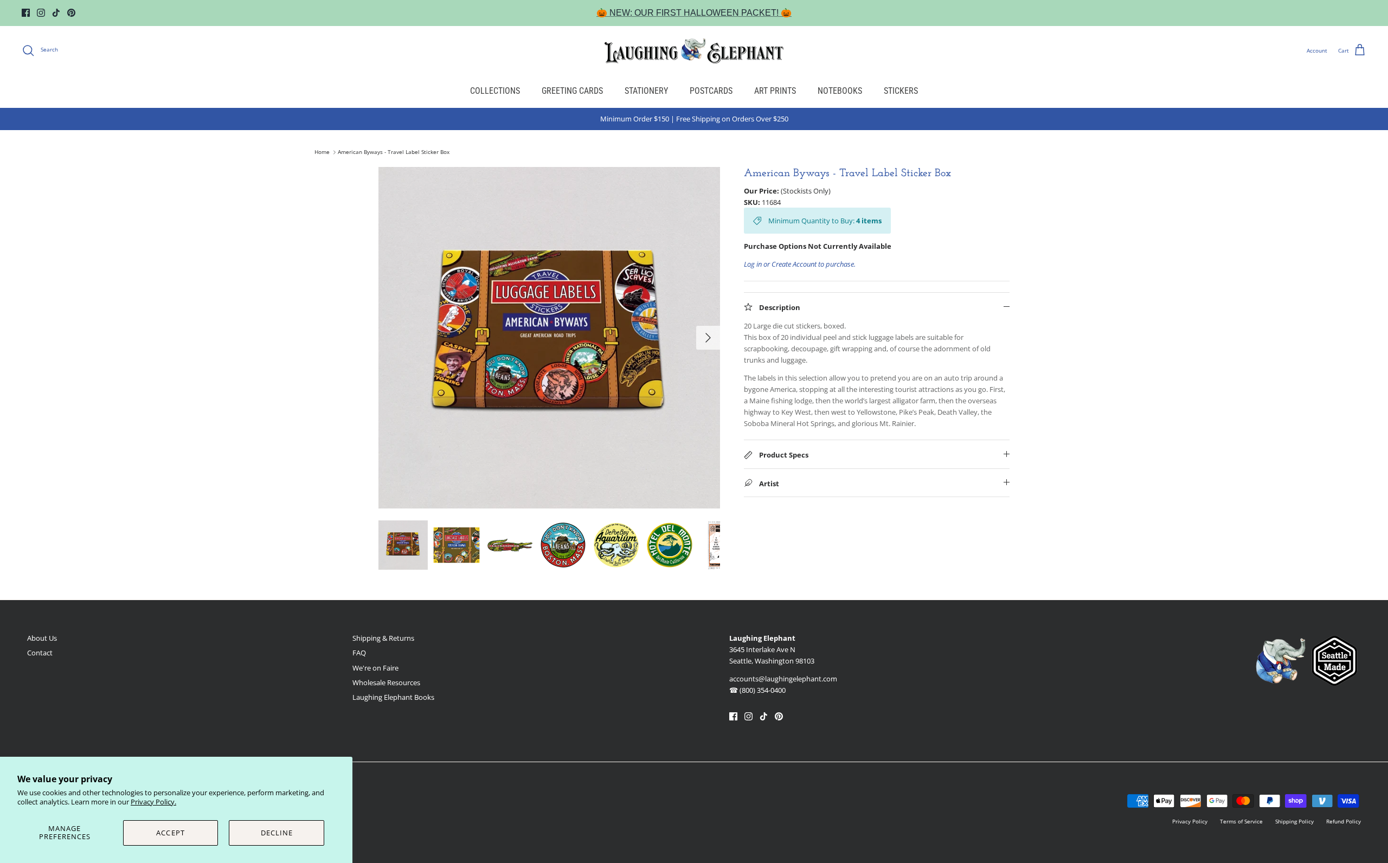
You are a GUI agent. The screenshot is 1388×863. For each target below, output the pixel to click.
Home (322, 152)
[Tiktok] (56, 13)
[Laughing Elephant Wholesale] (694, 50)
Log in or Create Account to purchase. (800, 264)
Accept (170, 833)
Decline (277, 833)
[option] (549, 337)
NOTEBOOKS (840, 91)
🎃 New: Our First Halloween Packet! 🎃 (694, 12)
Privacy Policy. (153, 802)
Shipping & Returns (383, 638)
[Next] (708, 338)
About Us (42, 638)
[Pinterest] (71, 13)
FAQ (359, 653)
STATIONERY (646, 91)
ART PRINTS (775, 91)
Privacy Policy (1189, 821)
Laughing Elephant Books (393, 697)
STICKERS (901, 91)
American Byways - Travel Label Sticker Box (393, 152)
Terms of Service (1241, 821)
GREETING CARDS (572, 91)
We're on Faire (375, 668)
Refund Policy (1343, 821)
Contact (40, 653)
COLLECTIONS (495, 91)
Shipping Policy (1294, 821)
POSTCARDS (711, 91)
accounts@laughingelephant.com (783, 679)
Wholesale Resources (386, 682)
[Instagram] (41, 13)
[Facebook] (26, 13)
